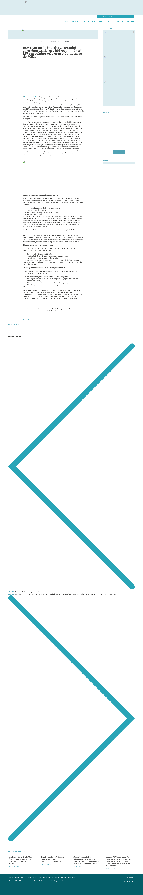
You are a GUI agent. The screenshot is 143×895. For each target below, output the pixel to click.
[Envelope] (111, 16)
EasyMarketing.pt (60, 881)
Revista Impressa (88, 22)
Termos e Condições (14, 877)
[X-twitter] (103, 16)
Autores (75, 22)
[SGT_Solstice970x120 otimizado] (71, 2)
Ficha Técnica (32, 877)
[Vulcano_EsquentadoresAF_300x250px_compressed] (119, 33)
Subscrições (118, 22)
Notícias (65, 22)
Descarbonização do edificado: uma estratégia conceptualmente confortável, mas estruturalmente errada (86, 860)
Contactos (39, 877)
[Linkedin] (108, 16)
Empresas (66, 41)
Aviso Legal (24, 877)
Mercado (130, 22)
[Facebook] (100, 16)
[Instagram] (106, 16)
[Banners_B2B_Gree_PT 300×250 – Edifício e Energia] (118, 82)
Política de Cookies (61, 877)
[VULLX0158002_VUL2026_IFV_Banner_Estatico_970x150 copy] (53, 30)
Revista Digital (104, 22)
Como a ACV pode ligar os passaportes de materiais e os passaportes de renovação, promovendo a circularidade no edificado (119, 861)
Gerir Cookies (71, 877)
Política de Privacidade (49, 877)
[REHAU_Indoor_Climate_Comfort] (118, 58)
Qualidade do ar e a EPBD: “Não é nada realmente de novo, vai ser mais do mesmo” (20, 860)
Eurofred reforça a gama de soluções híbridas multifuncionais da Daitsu (53, 859)
